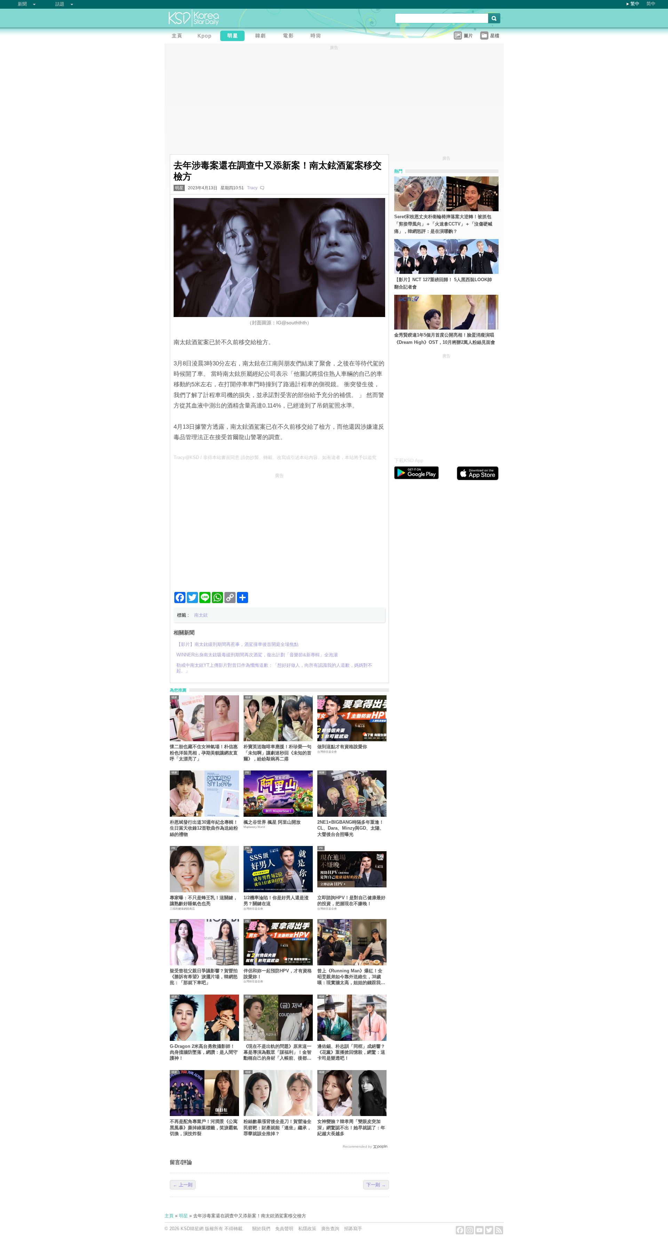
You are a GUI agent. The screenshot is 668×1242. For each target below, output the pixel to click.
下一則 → (376, 1184)
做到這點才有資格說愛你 (342, 746)
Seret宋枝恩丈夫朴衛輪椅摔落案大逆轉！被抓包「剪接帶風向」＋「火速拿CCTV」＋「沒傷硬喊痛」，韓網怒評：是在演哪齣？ (443, 224)
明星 (179, 187)
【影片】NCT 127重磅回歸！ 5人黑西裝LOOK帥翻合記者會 (443, 283)
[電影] (290, 37)
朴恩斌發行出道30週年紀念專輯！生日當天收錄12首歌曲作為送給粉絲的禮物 (204, 828)
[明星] (234, 37)
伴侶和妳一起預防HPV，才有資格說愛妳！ (278, 973)
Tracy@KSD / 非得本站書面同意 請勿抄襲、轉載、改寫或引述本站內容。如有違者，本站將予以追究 (275, 457)
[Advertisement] (279, 529)
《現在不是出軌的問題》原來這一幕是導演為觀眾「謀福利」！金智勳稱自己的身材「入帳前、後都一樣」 (277, 1052)
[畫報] (318, 37)
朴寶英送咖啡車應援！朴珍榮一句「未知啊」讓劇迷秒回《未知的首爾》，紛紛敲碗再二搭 (277, 752)
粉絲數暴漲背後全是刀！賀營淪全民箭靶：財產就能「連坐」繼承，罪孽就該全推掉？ (277, 1127)
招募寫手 (353, 1228)
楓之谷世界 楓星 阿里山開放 (272, 822)
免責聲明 (284, 1228)
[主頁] (178, 37)
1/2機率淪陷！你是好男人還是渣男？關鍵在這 (276, 900)
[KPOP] (206, 37)
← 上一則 (182, 1184)
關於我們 (261, 1228)
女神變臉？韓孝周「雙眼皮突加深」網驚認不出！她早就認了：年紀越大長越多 (351, 1127)
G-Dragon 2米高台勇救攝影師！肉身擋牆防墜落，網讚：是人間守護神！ (204, 1052)
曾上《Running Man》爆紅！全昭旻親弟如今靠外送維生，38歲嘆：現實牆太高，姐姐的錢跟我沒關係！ (351, 977)
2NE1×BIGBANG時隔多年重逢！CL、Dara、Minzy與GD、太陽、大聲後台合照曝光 (350, 828)
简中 (650, 3)
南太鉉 (201, 615)
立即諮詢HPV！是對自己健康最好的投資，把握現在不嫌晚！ (351, 900)
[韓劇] (262, 37)
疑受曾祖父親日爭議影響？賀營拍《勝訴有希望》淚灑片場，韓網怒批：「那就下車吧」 (204, 977)
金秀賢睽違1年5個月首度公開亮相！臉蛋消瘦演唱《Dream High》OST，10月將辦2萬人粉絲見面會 (444, 338)
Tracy (252, 187)
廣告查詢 (330, 1228)
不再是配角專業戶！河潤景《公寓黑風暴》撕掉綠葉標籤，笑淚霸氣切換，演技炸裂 (204, 1127)
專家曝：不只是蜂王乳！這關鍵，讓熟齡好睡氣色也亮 (204, 900)
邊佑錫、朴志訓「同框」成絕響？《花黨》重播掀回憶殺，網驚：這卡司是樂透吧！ (351, 1052)
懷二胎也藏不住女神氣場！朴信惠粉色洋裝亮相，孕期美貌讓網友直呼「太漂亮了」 (204, 752)
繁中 (634, 3)
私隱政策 (307, 1228)
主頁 (169, 1215)
